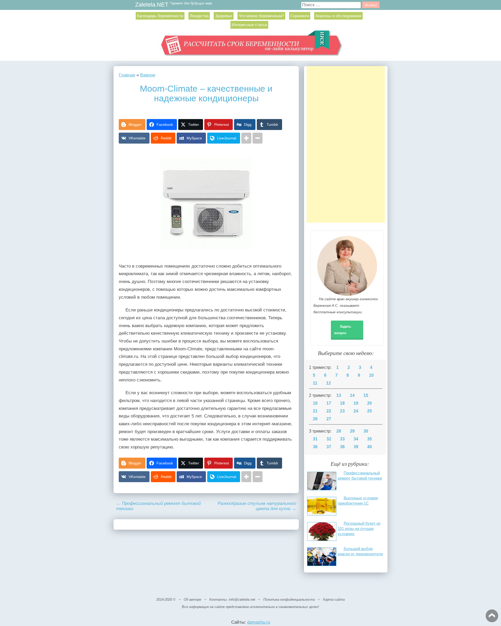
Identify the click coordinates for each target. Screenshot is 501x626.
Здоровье (223, 16)
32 (328, 439)
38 (342, 447)
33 (342, 439)
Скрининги (299, 16)
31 (315, 439)
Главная (127, 75)
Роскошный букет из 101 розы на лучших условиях (359, 528)
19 (356, 403)
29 (352, 431)
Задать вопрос (342, 329)
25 (369, 411)
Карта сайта (334, 599)
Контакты (218, 599)
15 (365, 395)
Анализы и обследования (338, 16)
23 (342, 411)
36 (315, 447)
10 (371, 375)
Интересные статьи (249, 24)
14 (352, 395)
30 (365, 431)
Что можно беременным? (261, 16)
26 (315, 419)
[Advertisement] (346, 144)
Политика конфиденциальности (289, 599)
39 (356, 447)
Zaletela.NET (151, 5)
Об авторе (192, 599)
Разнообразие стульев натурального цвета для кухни (257, 506)
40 (369, 447)
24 (356, 411)
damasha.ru (258, 622)
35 (369, 439)
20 (369, 403)
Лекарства (199, 16)
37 (328, 447)
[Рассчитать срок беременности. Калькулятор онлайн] (250, 45)
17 (328, 403)
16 (315, 403)
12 (328, 383)
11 (315, 383)
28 (338, 431)
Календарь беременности (160, 16)
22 (328, 411)
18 (342, 403)
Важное (147, 75)
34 (356, 439)
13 (338, 395)
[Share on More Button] (246, 138)
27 (328, 419)
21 (315, 411)
